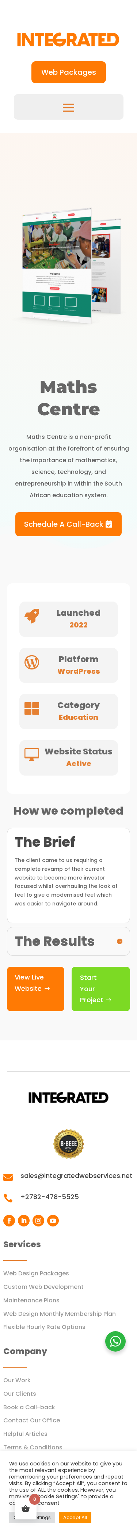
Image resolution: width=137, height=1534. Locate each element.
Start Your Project (91, 988)
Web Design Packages (36, 1273)
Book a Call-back (29, 1407)
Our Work (17, 1380)
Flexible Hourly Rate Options (44, 1327)
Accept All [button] (75, 1517)
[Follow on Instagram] (38, 1220)
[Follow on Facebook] (9, 1220)
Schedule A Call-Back (63, 524)
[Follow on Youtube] (53, 1220)
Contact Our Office (31, 1420)
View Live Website (29, 983)
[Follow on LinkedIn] (24, 1220)
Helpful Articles (25, 1434)
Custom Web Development (43, 1287)
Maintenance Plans (31, 1300)
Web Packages (68, 72)
